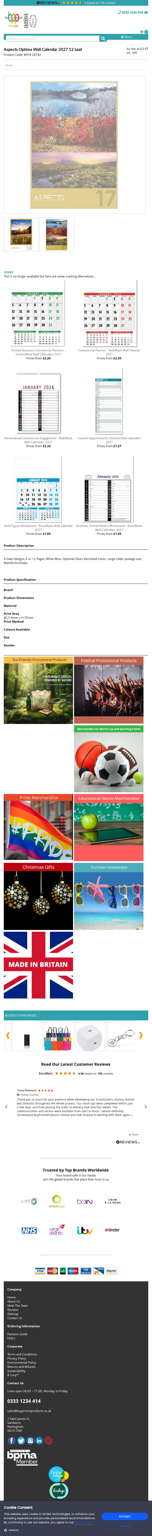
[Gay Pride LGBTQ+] (38, 859)
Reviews (12, 1310)
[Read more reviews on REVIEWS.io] (128, 1142)
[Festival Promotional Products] (108, 722)
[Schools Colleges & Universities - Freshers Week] (108, 860)
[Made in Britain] (38, 998)
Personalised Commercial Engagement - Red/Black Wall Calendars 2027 (38, 440)
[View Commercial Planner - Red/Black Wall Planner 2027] (109, 346)
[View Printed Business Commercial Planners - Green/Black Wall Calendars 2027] (38, 346)
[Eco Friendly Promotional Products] (38, 723)
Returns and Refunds (21, 1367)
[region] (76, 1107)
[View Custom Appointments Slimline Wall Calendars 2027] (109, 434)
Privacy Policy (16, 1358)
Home (9, 65)
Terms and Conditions (22, 1354)
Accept (125, 1516)
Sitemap (12, 1314)
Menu (128, 37)
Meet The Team (17, 1305)
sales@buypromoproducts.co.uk (29, 1411)
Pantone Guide (17, 1334)
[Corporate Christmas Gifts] (38, 929)
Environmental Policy (21, 1362)
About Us (13, 1301)
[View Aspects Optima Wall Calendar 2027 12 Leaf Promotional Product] (74, 211)
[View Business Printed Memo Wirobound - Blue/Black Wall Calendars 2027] (109, 522)
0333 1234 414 (132, 12)
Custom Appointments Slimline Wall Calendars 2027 (109, 440)
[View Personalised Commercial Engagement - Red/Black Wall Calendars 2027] (38, 434)
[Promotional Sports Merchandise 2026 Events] (108, 791)
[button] (6, 1106)
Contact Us (14, 1318)
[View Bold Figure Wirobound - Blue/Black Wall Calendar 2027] (38, 522)
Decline (125, 1526)
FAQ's (11, 1338)
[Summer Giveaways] (108, 929)
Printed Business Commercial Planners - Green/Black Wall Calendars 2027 (38, 352)
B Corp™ (13, 1375)
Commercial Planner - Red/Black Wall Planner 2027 (109, 352)
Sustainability (16, 1371)
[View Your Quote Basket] (141, 31)
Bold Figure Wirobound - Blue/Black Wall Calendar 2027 (38, 528)
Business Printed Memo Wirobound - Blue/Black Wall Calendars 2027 (109, 528)
